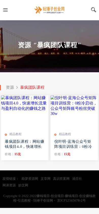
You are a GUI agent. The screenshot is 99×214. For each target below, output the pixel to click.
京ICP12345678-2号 (71, 200)
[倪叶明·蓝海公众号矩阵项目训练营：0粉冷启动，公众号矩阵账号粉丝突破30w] (74, 111)
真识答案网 (61, 179)
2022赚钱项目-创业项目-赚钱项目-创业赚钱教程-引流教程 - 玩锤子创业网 (49, 10)
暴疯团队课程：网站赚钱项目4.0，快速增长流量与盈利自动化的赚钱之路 (24, 144)
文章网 (46, 179)
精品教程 (15, 134)
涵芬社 (77, 179)
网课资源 (9, 185)
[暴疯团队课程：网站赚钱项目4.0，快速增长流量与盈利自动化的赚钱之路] (24, 111)
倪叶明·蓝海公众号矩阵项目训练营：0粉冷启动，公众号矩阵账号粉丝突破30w (74, 144)
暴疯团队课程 (32, 87)
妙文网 (23, 185)
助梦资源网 (30, 179)
